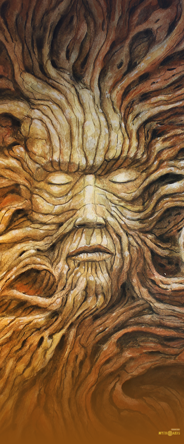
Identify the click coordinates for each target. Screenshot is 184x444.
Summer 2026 (175, 429)
